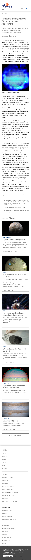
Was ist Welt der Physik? (8, 528)
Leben (4, 459)
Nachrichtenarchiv (7, 516)
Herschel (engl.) (8, 215)
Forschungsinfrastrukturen (9, 501)
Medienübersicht (7, 510)
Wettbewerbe (6, 498)
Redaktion (5, 531)
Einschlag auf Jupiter (10, 421)
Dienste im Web (6, 537)
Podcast (4, 513)
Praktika (4, 543)
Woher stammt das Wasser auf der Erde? (14, 275)
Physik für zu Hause (7, 477)
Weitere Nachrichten (15, 435)
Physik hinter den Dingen (9, 519)
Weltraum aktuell (6, 194)
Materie (4, 456)
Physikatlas (5, 483)
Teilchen (4, 453)
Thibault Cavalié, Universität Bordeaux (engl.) (14, 207)
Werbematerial (6, 540)
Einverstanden (8, 556)
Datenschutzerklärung (9, 553)
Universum (5, 13)
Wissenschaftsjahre (7, 489)
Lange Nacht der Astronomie (10, 492)
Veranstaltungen (6, 480)
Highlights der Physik (8, 486)
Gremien (4, 534)
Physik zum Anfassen (8, 495)
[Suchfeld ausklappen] (28, 1)
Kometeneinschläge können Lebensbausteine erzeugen (13, 314)
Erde (3, 465)
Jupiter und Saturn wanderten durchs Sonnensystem (14, 387)
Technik (4, 462)
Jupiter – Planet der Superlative (14, 240)
